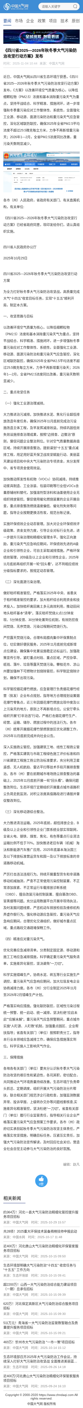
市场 (19, 21)
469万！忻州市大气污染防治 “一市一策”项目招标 (39, 1342)
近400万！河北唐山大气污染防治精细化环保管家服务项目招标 (40, 1248)
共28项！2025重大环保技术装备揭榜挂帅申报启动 (40, 1231)
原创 (76, 21)
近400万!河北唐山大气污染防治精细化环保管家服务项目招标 (41, 1378)
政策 (42, 21)
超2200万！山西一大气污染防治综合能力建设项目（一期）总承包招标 (40, 1287)
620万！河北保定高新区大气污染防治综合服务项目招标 (40, 1306)
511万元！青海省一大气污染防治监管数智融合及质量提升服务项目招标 (40, 1325)
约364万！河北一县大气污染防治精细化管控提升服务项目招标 (40, 1214)
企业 (30, 21)
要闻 (7, 21)
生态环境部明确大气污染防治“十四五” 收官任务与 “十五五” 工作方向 (39, 1267)
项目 (53, 21)
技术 (64, 21)
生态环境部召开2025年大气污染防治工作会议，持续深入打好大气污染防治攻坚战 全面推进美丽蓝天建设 (40, 1359)
